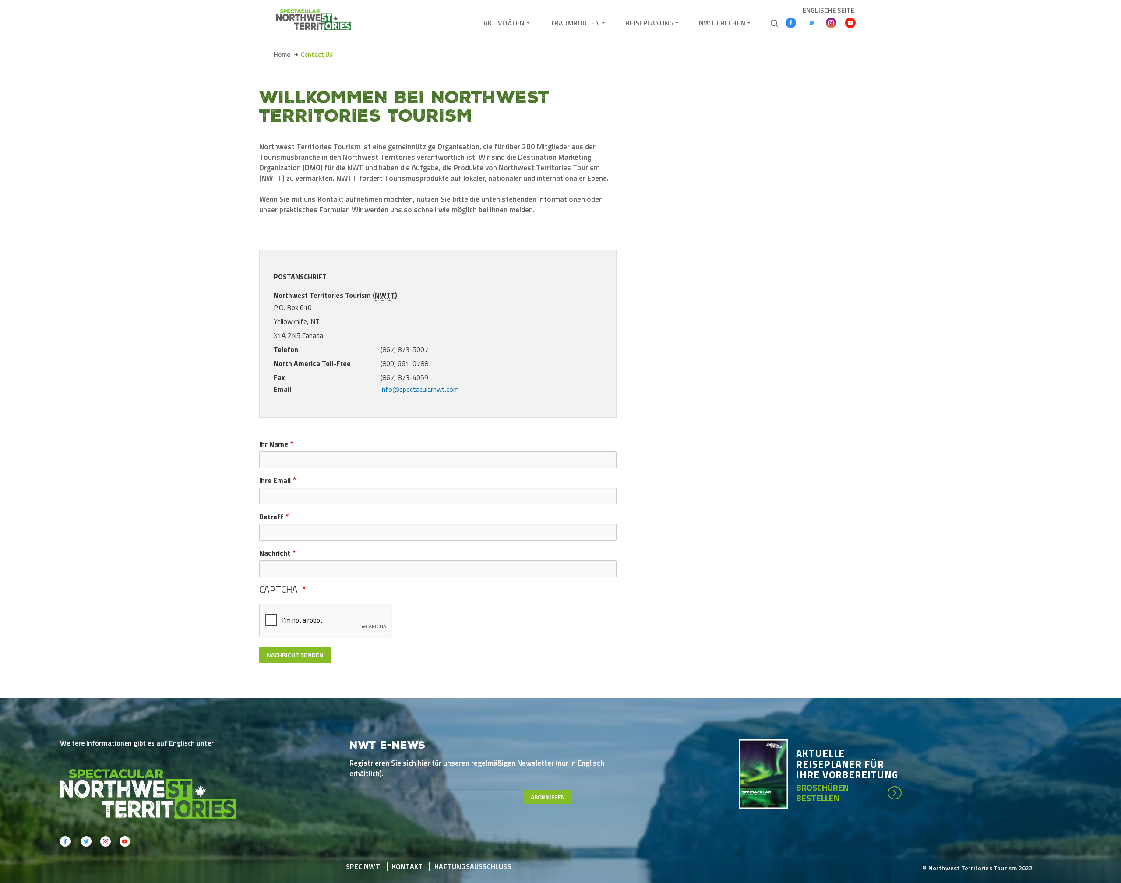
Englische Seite (828, 10)
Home (282, 54)
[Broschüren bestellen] (767, 773)
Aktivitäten (504, 23)
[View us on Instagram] (831, 23)
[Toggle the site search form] (774, 22)
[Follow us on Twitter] (812, 23)
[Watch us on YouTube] (850, 23)
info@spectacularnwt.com (420, 389)
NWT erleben (722, 23)
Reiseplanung (649, 23)
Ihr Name (273, 444)
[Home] (313, 19)
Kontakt (407, 866)
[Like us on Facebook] (791, 23)
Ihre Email (275, 480)
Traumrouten (575, 23)
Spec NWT (363, 866)
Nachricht (274, 553)
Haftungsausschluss (472, 866)
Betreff (271, 516)
